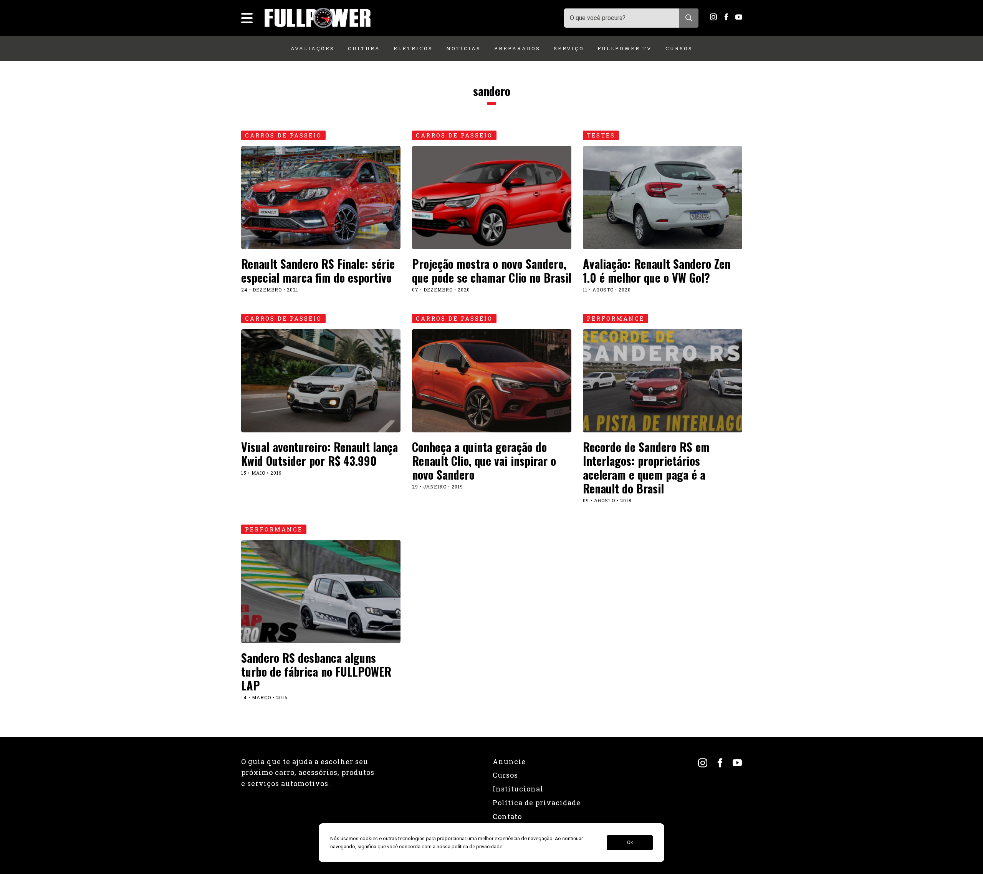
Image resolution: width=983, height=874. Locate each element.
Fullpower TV (624, 48)
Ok (630, 843)
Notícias (463, 48)
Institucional (518, 788)
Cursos (679, 48)
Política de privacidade (537, 802)
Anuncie (509, 761)
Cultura (364, 48)
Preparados (517, 48)
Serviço (569, 48)
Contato (507, 816)
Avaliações (312, 48)
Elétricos (413, 48)
